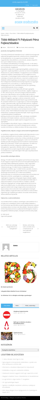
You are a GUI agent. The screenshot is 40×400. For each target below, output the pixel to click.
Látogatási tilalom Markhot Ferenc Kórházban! (13, 291)
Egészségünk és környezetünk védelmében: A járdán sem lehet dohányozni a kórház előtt (19, 363)
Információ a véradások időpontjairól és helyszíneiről (18, 367)
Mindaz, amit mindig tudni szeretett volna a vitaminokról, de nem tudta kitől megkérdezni (29, 228)
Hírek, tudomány (29, 47)
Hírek (7, 33)
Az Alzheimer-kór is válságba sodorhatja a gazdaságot (16, 295)
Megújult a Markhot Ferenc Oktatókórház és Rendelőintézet (20, 376)
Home (2, 33)
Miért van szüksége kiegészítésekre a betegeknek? (11, 226)
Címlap (27, 5)
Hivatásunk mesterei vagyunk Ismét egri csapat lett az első (20, 373)
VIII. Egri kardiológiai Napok (10, 382)
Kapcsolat (35, 5)
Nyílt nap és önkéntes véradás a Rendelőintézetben (22, 322)
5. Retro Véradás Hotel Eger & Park (12, 359)
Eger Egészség (20, 9)
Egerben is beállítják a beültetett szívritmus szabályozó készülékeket (18, 386)
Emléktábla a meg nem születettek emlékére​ (15, 370)
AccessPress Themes (20, 398)
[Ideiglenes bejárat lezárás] (6, 315)
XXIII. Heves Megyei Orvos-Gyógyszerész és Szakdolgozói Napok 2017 (19, 391)
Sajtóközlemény (17, 332)
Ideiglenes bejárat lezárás (20, 311)
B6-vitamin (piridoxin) (7, 287)
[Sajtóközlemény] (6, 336)
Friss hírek (13, 33)
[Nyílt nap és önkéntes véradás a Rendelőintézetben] (6, 325)
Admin (4, 47)
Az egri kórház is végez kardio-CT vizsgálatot (15, 379)
